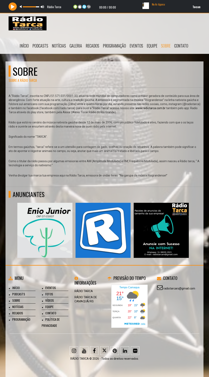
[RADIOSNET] (103, 223)
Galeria (76, 46)
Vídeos (49, 300)
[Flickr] (135, 350)
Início (24, 46)
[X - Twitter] (104, 350)
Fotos (49, 294)
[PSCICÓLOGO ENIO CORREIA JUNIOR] (45, 223)
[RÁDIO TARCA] (161, 223)
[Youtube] (84, 350)
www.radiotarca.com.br (151, 108)
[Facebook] (94, 350)
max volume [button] (42, 6)
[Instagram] (74, 350)
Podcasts (40, 46)
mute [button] (21, 6)
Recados (92, 46)
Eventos (136, 46)
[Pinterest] (114, 350)
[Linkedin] (125, 350)
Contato (181, 46)
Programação (114, 46)
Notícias (59, 46)
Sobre (166, 46)
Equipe (152, 46)
